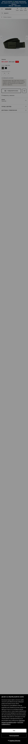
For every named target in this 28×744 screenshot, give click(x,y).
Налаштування (14, 735)
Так (14, 730)
